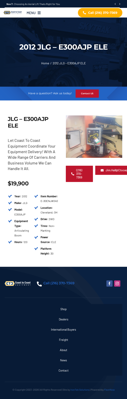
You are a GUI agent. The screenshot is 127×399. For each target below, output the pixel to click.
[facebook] (109, 283)
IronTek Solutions (80, 389)
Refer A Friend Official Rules (25, 3)
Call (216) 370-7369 (58, 283)
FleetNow (109, 389)
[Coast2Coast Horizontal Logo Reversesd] (18, 282)
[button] (68, 137)
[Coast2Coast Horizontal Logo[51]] (13, 11)
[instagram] (117, 283)
